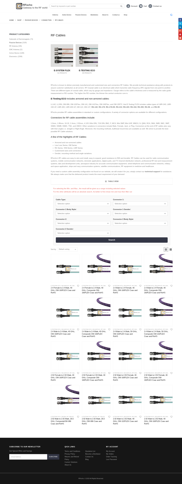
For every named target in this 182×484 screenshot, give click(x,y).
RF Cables (21, 66)
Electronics (94, 15)
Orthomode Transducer (23, 54)
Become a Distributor (92, 454)
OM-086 (63, 416)
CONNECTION (20, 58)
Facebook (180, 20)
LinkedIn (180, 27)
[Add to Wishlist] (78, 286)
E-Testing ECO (25, 74)
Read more (75, 258)
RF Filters (18, 78)
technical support (152, 171)
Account (134, 6)
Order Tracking (111, 457)
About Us (105, 15)
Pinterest (180, 34)
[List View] (171, 249)
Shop (125, 15)
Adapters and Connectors (26, 62)
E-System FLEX (25, 70)
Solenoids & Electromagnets (26, 42)
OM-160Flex (65, 285)
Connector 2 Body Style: (123, 219)
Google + (180, 30)
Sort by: (53, 249)
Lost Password (111, 459)
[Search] (121, 6)
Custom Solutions (71, 462)
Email (180, 38)
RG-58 (147, 107)
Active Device (66, 15)
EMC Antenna (18, 86)
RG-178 (102, 107)
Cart (145, 6)
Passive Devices (81, 15)
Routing (18, 50)
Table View (112, 181)
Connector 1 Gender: (122, 209)
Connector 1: (118, 200)
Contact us (157, 6)
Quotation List (90, 451)
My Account (110, 451)
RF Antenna (18, 82)
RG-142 (94, 107)
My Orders (110, 454)
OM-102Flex (127, 329)
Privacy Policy (70, 454)
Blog (87, 459)
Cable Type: (61, 200)
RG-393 (141, 107)
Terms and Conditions (72, 451)
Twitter (180, 23)
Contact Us (89, 457)
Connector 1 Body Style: (66, 209)
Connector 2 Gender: (65, 229)
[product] (65, 268)
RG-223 (126, 107)
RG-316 (133, 107)
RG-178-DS (110, 107)
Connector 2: (61, 219)
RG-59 (157, 107)
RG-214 (119, 107)
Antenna (55, 15)
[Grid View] (166, 249)
